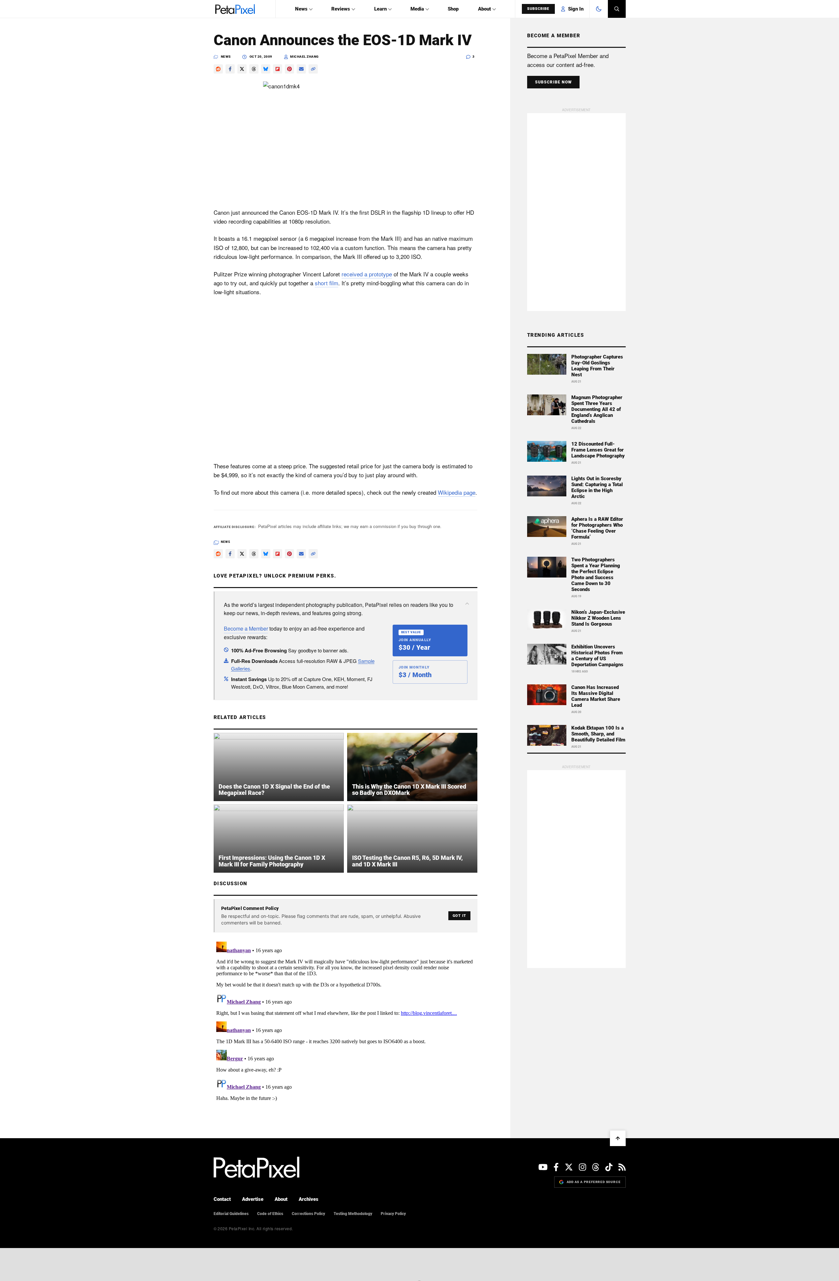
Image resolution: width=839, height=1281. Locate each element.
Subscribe (538, 9)
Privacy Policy (393, 1213)
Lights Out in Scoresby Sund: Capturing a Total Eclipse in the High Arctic (597, 487)
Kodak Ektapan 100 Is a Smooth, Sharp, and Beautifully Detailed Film (598, 734)
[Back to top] (618, 1138)
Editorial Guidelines (231, 1213)
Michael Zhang (304, 56)
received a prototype (367, 274)
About (484, 9)
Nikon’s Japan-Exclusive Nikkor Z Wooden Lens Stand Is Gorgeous (598, 618)
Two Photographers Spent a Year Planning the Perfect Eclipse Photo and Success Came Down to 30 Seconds (595, 574)
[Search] (617, 9)
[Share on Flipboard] (277, 69)
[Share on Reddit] (218, 69)
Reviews (340, 9)
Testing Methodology (353, 1213)
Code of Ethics (270, 1213)
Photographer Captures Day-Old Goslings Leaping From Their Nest (597, 366)
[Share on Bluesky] (265, 69)
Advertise (252, 1199)
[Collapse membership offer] (467, 603)
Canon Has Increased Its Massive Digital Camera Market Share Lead (595, 696)
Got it (459, 916)
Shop (453, 9)
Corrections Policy (308, 1213)
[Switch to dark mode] (599, 9)
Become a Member (246, 628)
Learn (380, 9)
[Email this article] (301, 69)
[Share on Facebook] (230, 69)
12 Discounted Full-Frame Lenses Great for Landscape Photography (598, 450)
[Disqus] (345, 1021)
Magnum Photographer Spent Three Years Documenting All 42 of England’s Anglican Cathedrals (596, 409)
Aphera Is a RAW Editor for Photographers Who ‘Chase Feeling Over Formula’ (597, 528)
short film (326, 283)
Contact (222, 1199)
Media (417, 9)
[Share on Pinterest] (289, 69)
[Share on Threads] (253, 69)
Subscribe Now (553, 82)
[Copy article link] (313, 69)
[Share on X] (242, 69)
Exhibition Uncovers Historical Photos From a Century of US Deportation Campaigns (597, 656)
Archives (308, 1199)
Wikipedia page (456, 492)
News (301, 9)
